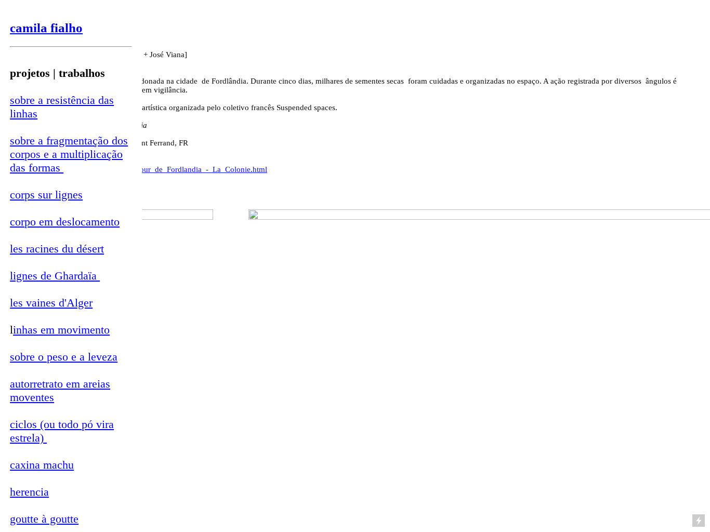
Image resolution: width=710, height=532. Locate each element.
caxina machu (42, 464)
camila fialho (46, 28)
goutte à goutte (44, 518)
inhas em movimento (61, 329)
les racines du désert (57, 248)
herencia (29, 491)
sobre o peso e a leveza (63, 356)
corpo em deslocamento (65, 221)
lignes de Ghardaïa (55, 275)
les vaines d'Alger (51, 302)
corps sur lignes (46, 194)
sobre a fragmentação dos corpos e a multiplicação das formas (69, 154)
